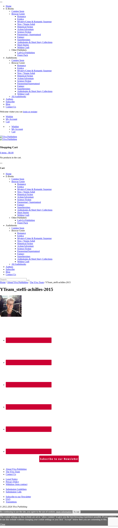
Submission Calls (13, 492)
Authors (9, 99)
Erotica (20, 19)
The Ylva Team (37, 282)
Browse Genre (18, 14)
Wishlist (9, 116)
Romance (21, 16)
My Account (11, 119)
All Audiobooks (19, 96)
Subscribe (10, 101)
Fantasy (20, 37)
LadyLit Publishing (26, 52)
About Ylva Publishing (17, 282)
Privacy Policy (12, 482)
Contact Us (11, 107)
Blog (8, 104)
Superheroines (23, 39)
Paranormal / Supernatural (29, 34)
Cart (8, 121)
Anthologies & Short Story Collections (34, 42)
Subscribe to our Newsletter (18, 496)
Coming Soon (18, 11)
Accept (76, 512)
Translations (11, 502)
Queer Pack (22, 55)
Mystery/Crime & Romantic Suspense (34, 21)
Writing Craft (23, 47)
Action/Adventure (25, 29)
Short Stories (23, 45)
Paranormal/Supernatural (28, 83)
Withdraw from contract (16, 484)
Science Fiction (24, 32)
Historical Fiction (25, 27)
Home (8, 6)
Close (2, 524)
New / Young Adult (26, 24)
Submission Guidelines (16, 489)
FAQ (8, 499)
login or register (30, 111)
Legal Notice (12, 479)
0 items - (7, 152)
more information (64, 512)
